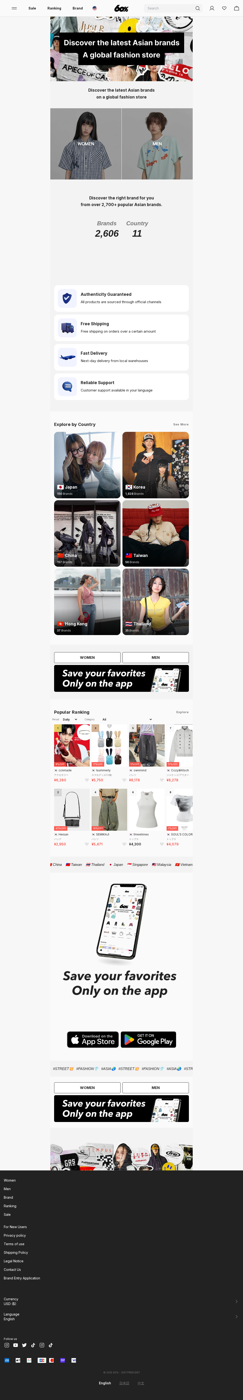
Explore (182, 712)
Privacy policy (15, 1235)
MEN (156, 657)
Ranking (54, 8)
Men (7, 1189)
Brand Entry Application (22, 1278)
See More (181, 424)
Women (10, 1180)
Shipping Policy (16, 1252)
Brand (78, 8)
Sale (32, 8)
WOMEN (87, 657)
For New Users (15, 1227)
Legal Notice (13, 1261)
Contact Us (12, 1270)
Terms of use (14, 1244)
